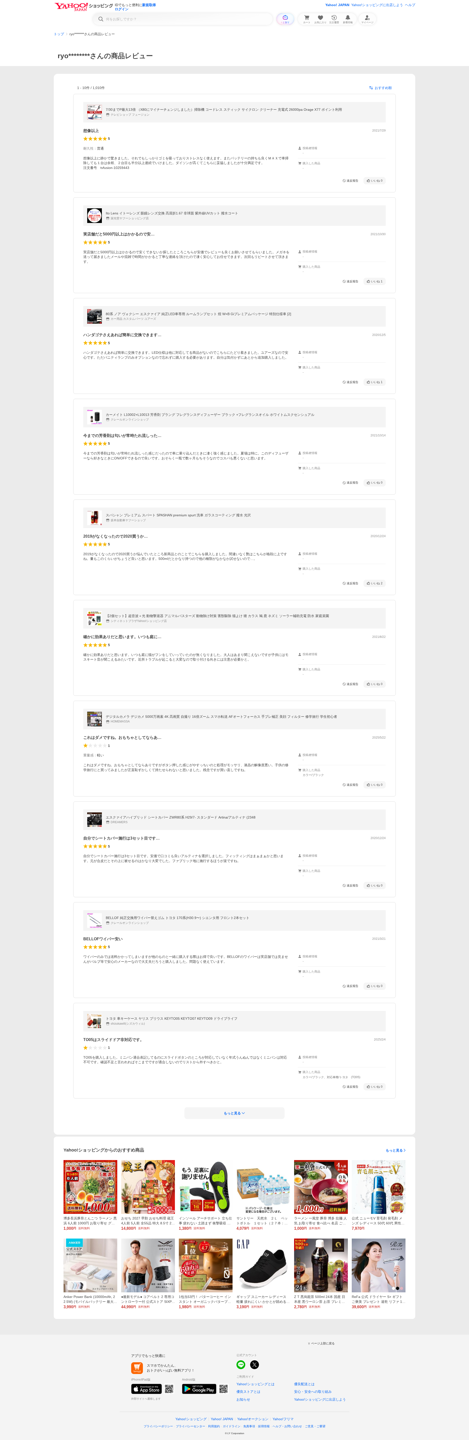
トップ (59, 34)
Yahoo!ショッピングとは (255, 1384)
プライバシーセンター (190, 1426)
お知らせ (243, 1399)
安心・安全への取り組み (313, 1392)
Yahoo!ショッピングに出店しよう (377, 5)
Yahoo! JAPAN (337, 5)
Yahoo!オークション (252, 1419)
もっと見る (394, 1150)
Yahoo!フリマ (283, 1419)
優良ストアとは (248, 1392)
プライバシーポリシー (158, 1426)
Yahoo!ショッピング (191, 1419)
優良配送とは (304, 1384)
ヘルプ (410, 5)
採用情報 (264, 1426)
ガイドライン (231, 1426)
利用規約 (214, 1426)
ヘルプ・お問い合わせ (287, 1426)
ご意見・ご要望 (315, 1426)
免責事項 (249, 1426)
